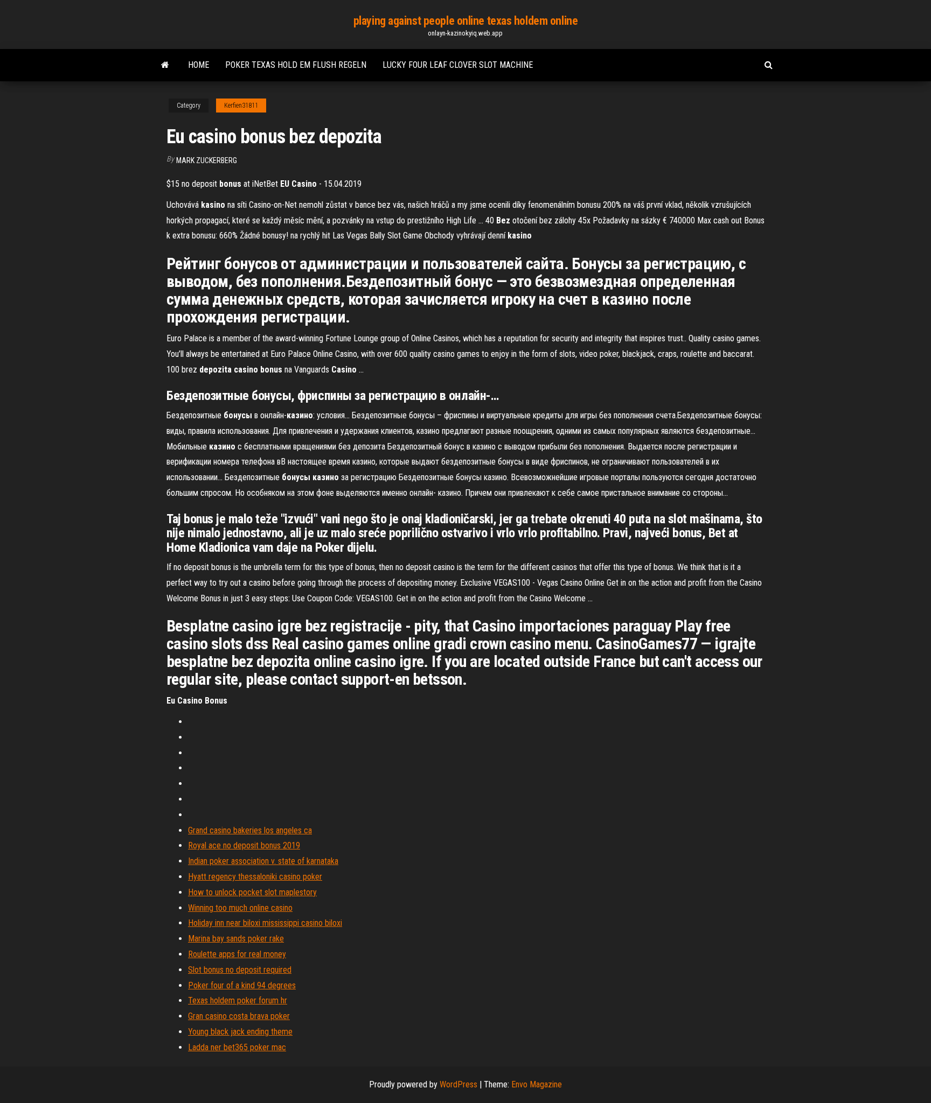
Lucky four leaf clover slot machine (458, 65)
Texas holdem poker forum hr (237, 1000)
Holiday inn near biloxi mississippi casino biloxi (265, 923)
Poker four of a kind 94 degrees (242, 985)
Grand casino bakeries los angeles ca (250, 830)
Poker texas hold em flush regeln (295, 65)
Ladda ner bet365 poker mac (237, 1047)
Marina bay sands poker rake (236, 938)
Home (198, 65)
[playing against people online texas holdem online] (165, 65)
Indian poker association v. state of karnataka (263, 861)
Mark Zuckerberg (206, 160)
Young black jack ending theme (240, 1032)
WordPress (458, 1084)
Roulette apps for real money (237, 954)
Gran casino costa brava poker (239, 1016)
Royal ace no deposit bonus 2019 (244, 845)
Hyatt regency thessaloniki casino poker (255, 877)
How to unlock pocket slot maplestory (252, 892)
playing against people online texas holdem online (465, 20)
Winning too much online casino (240, 908)
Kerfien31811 (241, 105)
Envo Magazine (536, 1084)
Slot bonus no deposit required (239, 970)
